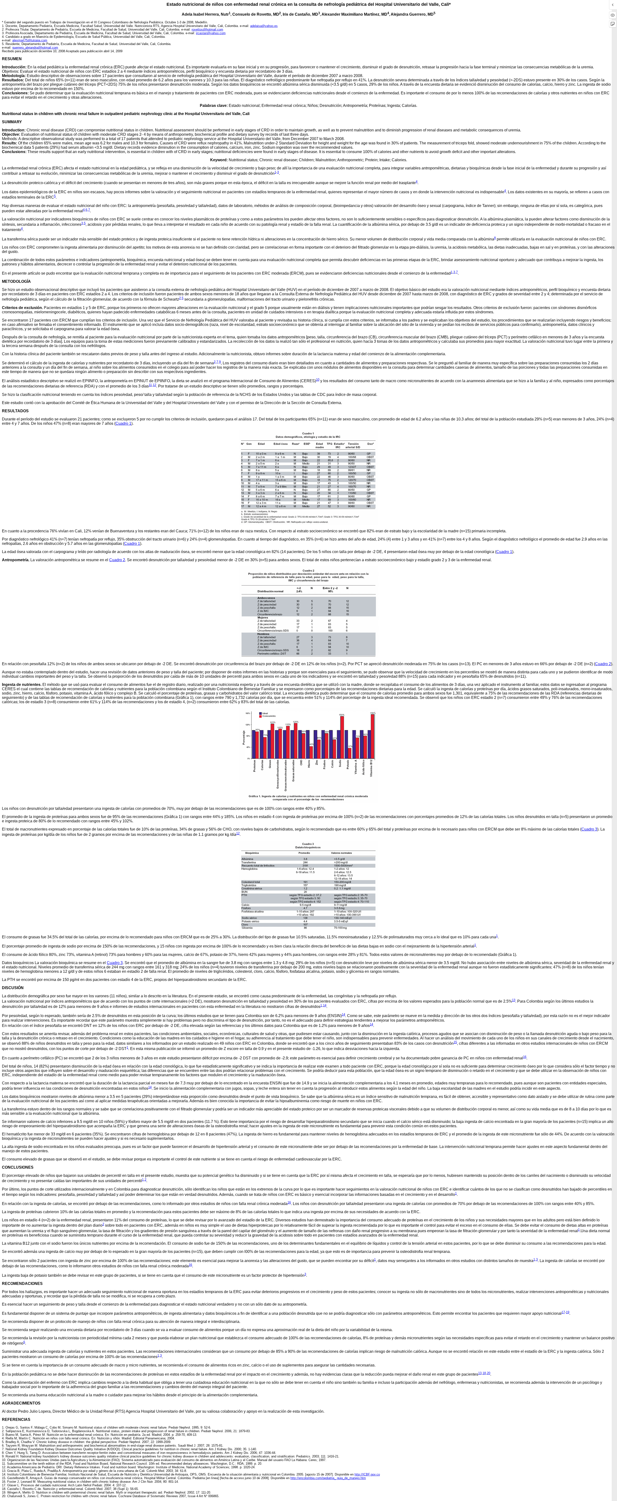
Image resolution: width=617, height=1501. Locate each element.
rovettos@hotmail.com (207, 29)
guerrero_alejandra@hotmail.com (35, 47)
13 (513, 1000)
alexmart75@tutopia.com (29, 40)
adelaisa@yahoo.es (264, 26)
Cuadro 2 (117, 560)
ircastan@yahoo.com (211, 33)
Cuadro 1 (123, 423)
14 (324, 1005)
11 (150, 385)
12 (154, 385)
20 (488, 1373)
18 (484, 1373)
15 (455, 1042)
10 (317, 379)
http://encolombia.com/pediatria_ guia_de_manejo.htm (328, 1478)
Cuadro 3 (589, 829)
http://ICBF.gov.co (367, 1474)
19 (567, 1312)
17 (563, 1312)
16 (524, 1057)
